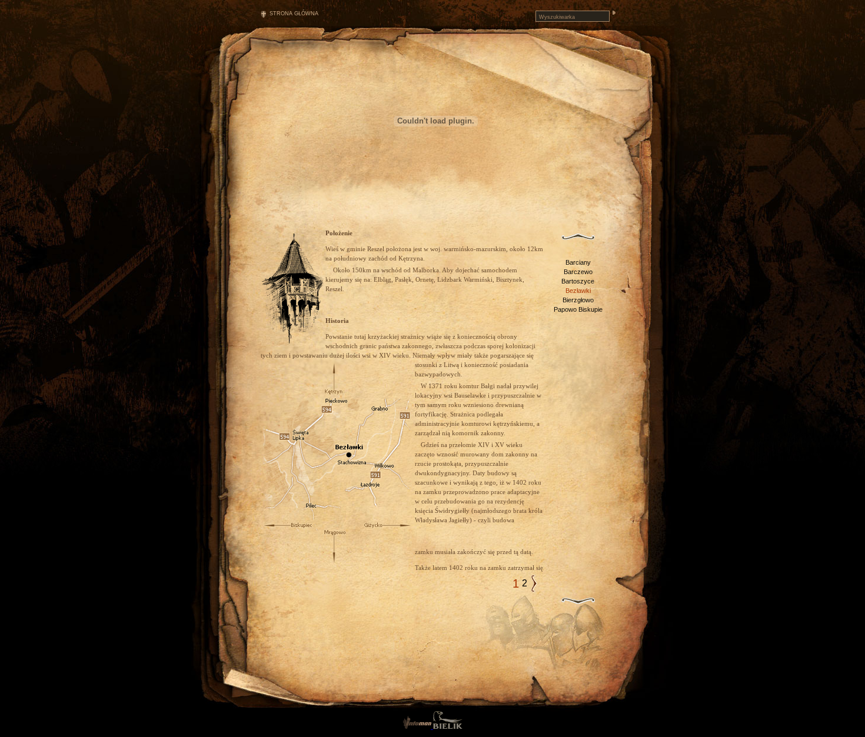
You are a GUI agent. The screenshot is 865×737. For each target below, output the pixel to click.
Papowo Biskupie (578, 309)
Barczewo (578, 271)
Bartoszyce (577, 281)
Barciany (578, 262)
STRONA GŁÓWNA (294, 13)
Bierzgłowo (578, 300)
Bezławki (578, 290)
